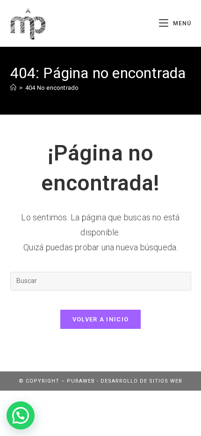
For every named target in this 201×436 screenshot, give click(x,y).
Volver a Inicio (100, 319)
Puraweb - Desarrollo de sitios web (124, 381)
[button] (21, 415)
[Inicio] (13, 87)
